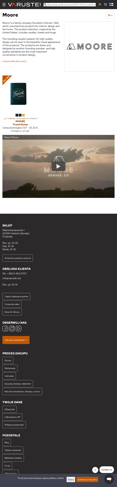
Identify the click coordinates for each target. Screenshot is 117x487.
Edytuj (71, 479)
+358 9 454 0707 (17, 273)
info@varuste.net (11, 278)
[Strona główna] (25, 5)
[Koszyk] (105, 5)
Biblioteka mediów (13, 457)
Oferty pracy (10, 473)
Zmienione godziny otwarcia (18, 258)
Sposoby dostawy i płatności (18, 383)
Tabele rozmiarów (13, 450)
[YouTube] (18, 329)
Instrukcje (9, 375)
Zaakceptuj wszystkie (87, 479)
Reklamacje (10, 368)
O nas (7, 465)
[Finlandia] (112, 5)
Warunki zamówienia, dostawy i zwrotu (22, 391)
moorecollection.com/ (14, 61)
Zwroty (8, 360)
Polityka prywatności (14, 424)
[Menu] (3, 4)
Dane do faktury (12, 311)
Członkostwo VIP (12, 417)
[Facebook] (5, 329)
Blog (7, 442)
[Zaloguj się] (99, 4)
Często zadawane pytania (16, 296)
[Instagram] (12, 329)
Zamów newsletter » (16, 340)
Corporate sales (12, 304)
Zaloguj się (9, 409)
